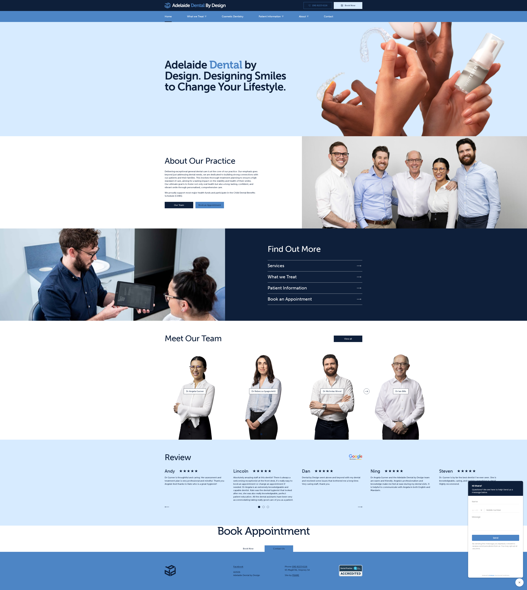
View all (348, 338)
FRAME (295, 575)
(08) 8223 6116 (299, 566)
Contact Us (279, 548)
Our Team (179, 205)
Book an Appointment (209, 205)
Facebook (238, 566)
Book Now (248, 548)
